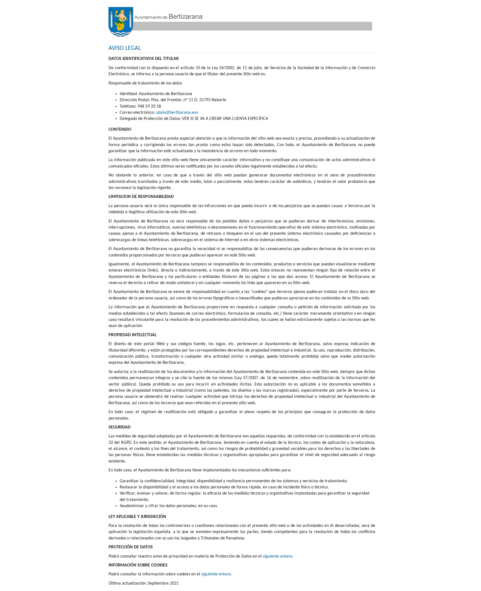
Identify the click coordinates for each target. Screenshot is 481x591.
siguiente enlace (277, 556)
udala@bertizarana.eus (177, 112)
